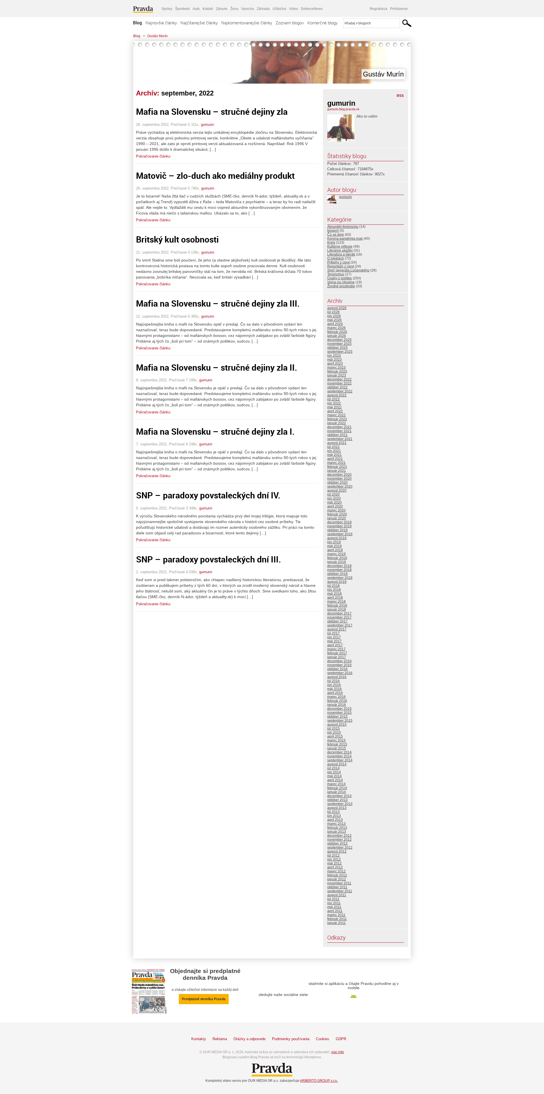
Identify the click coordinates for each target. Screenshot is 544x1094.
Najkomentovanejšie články (246, 23)
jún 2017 (334, 637)
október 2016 (337, 669)
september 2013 (339, 804)
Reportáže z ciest (340, 266)
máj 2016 (334, 689)
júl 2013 (333, 812)
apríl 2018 (335, 598)
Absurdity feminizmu (342, 227)
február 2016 (337, 701)
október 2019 (337, 530)
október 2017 (337, 621)
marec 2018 (336, 602)
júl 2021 (333, 447)
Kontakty (198, 1039)
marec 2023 (336, 367)
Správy (167, 9)
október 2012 (337, 844)
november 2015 (339, 713)
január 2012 (336, 879)
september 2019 (339, 534)
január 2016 (336, 705)
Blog (137, 23)
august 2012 (337, 851)
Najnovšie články (161, 23)
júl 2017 (333, 633)
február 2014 (337, 788)
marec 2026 (336, 328)
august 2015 (337, 724)
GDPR (341, 1039)
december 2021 (339, 427)
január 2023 (336, 375)
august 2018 (337, 582)
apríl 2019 (335, 550)
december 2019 (339, 522)
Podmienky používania (290, 1039)
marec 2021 (336, 463)
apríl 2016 (335, 693)
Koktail (208, 9)
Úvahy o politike (339, 278)
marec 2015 (336, 740)
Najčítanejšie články (199, 23)
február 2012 (337, 875)
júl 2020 (333, 494)
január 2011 (336, 923)
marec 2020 (336, 510)
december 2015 (339, 709)
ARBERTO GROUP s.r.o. (319, 1081)
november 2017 (339, 617)
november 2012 (339, 840)
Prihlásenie (399, 9)
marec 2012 (336, 871)
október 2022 (337, 387)
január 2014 (336, 792)
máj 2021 (334, 455)
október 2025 (337, 348)
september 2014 (339, 760)
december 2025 (339, 340)
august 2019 (337, 538)
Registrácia (378, 9)
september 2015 (339, 721)
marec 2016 (336, 697)
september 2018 (339, 578)
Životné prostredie (341, 286)
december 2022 (339, 379)
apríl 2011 (335, 911)
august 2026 (337, 308)
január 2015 (336, 748)
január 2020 (336, 518)
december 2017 (339, 613)
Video (293, 9)
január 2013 (336, 832)
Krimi (331, 243)
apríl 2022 (335, 411)
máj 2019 (334, 546)
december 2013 (339, 796)
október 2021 (337, 435)
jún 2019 (334, 542)
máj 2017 (334, 641)
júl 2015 (333, 728)
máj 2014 (334, 776)
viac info (337, 1052)
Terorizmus (335, 274)
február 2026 (337, 332)
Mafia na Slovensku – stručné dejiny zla (212, 111)
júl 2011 (333, 899)
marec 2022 (336, 415)
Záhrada (263, 9)
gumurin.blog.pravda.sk (343, 109)
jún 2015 (334, 732)
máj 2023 (334, 360)
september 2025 (339, 352)
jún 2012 (334, 859)
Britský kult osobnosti (177, 239)
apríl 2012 (335, 867)
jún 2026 (334, 316)
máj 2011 (334, 907)
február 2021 (337, 467)
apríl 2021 (335, 459)
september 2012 (339, 847)
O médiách (335, 258)
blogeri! (333, 231)
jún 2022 (334, 403)
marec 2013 (336, 824)
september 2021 (339, 439)
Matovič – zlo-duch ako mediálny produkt (215, 175)
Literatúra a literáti (341, 254)
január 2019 (336, 562)
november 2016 (339, 665)
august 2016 (337, 677)
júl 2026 (333, 312)
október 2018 (337, 574)
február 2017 (337, 653)
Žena (234, 9)
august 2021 (337, 443)
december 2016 (339, 661)
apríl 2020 (335, 506)
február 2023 (337, 371)
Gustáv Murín (157, 36)
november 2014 (339, 756)
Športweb (182, 9)
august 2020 (337, 490)
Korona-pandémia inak (345, 239)
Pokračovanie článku (153, 156)
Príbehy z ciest (338, 262)
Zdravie (222, 9)
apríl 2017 (335, 645)
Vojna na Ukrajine (341, 282)
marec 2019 (336, 554)
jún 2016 (334, 685)
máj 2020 (334, 502)
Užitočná (279, 9)
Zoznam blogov (290, 23)
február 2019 (337, 558)
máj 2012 (334, 863)
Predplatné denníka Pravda (204, 999)
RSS (400, 96)
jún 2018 (334, 590)
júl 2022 (333, 399)
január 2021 (336, 471)
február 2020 (337, 514)
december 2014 (339, 752)
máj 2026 (334, 320)
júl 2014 (333, 768)
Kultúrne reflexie (339, 246)
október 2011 (337, 887)
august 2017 (337, 629)
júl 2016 (333, 681)
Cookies (322, 1039)
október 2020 (337, 483)
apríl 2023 (335, 364)
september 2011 (339, 891)
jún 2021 (334, 451)
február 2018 (337, 605)
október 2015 (337, 717)
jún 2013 (334, 816)
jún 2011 (334, 903)
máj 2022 (334, 407)
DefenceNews (312, 9)
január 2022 (336, 423)
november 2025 (339, 344)
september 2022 (339, 391)
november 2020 (339, 479)
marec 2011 (336, 915)
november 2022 (339, 383)
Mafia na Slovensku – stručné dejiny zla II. (216, 367)
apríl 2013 (335, 820)
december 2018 (339, 566)
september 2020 (339, 486)
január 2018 (336, 609)
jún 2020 (334, 498)
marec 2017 (336, 649)
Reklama (219, 1039)
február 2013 (337, 828)
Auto (196, 9)
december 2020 (339, 475)
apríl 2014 (335, 780)
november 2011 (339, 883)
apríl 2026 (335, 324)
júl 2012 (333, 855)
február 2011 (337, 919)
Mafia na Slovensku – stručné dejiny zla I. (215, 431)
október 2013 (337, 800)
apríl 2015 (335, 736)
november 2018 (339, 570)
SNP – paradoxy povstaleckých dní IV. (208, 495)
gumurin (207, 124)
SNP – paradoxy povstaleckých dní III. (208, 559)
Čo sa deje (335, 235)
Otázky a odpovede (249, 1039)
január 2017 (336, 657)
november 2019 (339, 526)
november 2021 (339, 431)
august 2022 (337, 395)
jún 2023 (334, 356)
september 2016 (339, 673)
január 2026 (336, 336)
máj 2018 (334, 594)
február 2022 (337, 419)
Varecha (247, 9)
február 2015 (337, 744)
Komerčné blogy (322, 23)
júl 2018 (333, 586)
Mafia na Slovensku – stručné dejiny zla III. (218, 303)
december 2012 (339, 836)
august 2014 (337, 764)
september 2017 (339, 625)
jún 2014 (334, 772)
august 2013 (337, 808)
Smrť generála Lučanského (348, 270)
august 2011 (336, 895)
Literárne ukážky (340, 250)
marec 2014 (336, 784)
